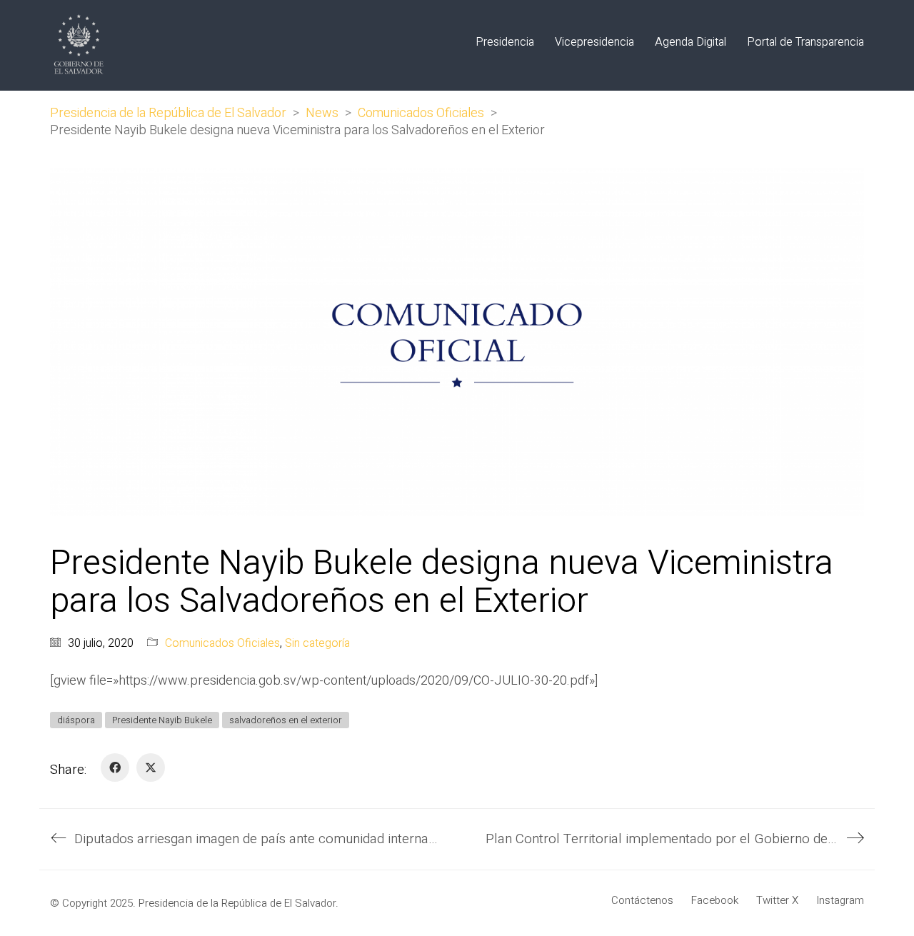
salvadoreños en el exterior (285, 720)
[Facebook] (115, 767)
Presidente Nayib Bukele (162, 720)
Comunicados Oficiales (222, 643)
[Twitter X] (150, 767)
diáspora (76, 720)
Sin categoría (317, 643)
